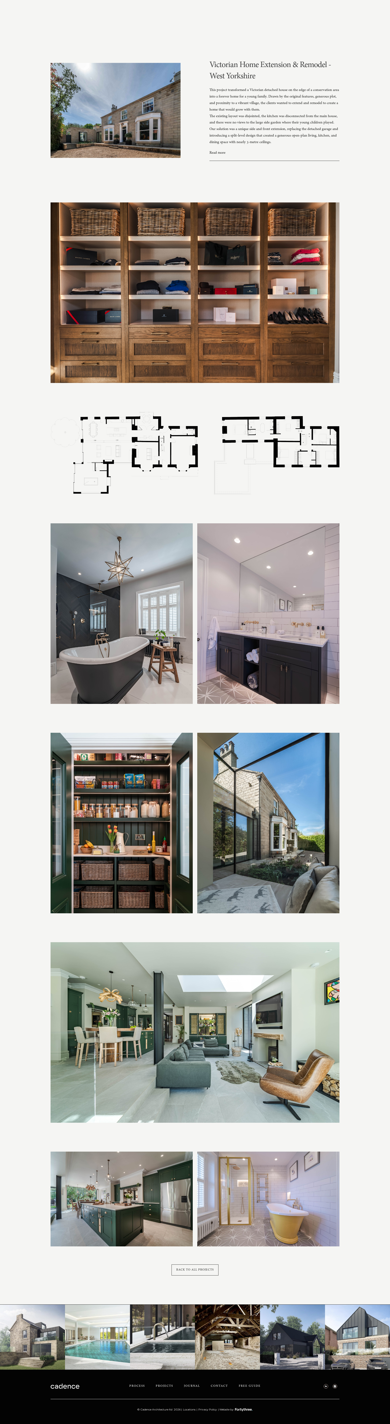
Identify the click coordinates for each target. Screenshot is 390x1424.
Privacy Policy (207, 1409)
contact (219, 1386)
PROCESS (137, 1386)
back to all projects (195, 1270)
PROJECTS (164, 1386)
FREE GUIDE (250, 1386)
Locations (189, 1409)
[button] (274, 152)
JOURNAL (192, 1386)
